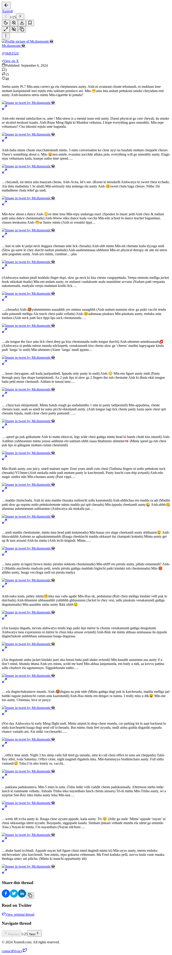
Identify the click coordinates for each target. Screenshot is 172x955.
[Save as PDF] (22, 23)
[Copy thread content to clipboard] (30, 895)
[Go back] (6, 5)
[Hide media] (14, 29)
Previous (13, 934)
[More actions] (6, 36)
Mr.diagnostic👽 (14, 46)
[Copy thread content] (22, 29)
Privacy (17, 951)
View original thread (19, 914)
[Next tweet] (20, 16)
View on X (11, 61)
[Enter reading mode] (6, 29)
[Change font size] (14, 23)
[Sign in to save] (30, 23)
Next (32, 934)
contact (7, 951)
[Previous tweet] (6, 16)
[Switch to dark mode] (6, 23)
